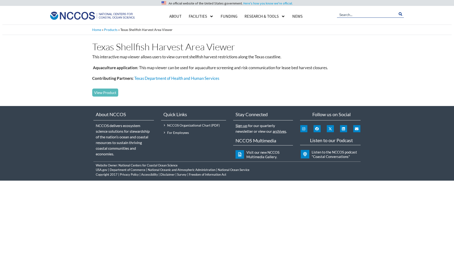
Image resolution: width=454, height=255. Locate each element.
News (297, 16)
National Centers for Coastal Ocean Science (148, 165)
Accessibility (149, 174)
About (175, 16)
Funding (229, 16)
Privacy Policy (129, 174)
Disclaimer (167, 174)
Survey (182, 174)
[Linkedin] (343, 128)
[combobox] (367, 14)
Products (111, 30)
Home (96, 30)
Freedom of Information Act (207, 174)
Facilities (198, 16)
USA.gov (101, 170)
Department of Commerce (127, 170)
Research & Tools (261, 16)
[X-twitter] (330, 128)
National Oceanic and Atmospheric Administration (181, 170)
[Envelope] (356, 128)
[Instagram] (303, 128)
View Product (105, 92)
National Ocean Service (233, 170)
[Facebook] (317, 128)
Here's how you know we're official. (268, 3)
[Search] (400, 14)
